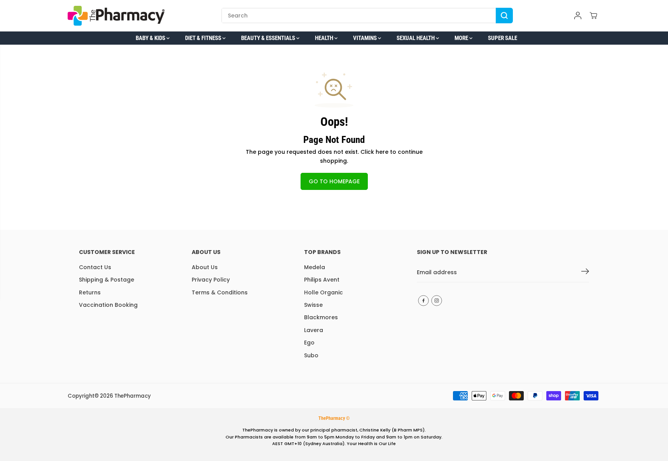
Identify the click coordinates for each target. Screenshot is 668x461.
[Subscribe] (585, 272)
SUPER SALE (502, 38)
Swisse (313, 305)
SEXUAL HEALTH (416, 38)
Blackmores (321, 317)
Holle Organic (323, 292)
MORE (462, 38)
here (382, 152)
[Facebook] (423, 300)
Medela (314, 267)
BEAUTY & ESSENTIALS (268, 38)
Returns (90, 292)
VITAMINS (365, 38)
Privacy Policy (211, 280)
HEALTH (324, 38)
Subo (311, 355)
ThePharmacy (132, 396)
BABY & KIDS (151, 38)
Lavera (313, 330)
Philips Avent (321, 280)
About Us (205, 267)
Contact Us (95, 267)
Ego (309, 342)
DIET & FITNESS (203, 38)
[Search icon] (504, 15)
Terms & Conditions (220, 292)
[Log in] (578, 16)
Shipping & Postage (106, 280)
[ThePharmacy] (116, 16)
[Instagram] (436, 300)
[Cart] (593, 16)
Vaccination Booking (108, 305)
